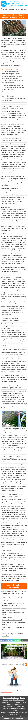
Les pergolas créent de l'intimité (13, 85)
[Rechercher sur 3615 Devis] (26, 664)
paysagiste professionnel (12, 150)
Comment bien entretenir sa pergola (12, 620)
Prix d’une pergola (7, 617)
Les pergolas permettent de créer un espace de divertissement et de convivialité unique (13, 94)
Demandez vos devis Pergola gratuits (14, 718)
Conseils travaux (15, 702)
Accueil (4, 9)
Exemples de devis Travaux (11, 698)
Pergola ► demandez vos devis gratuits (14, 586)
